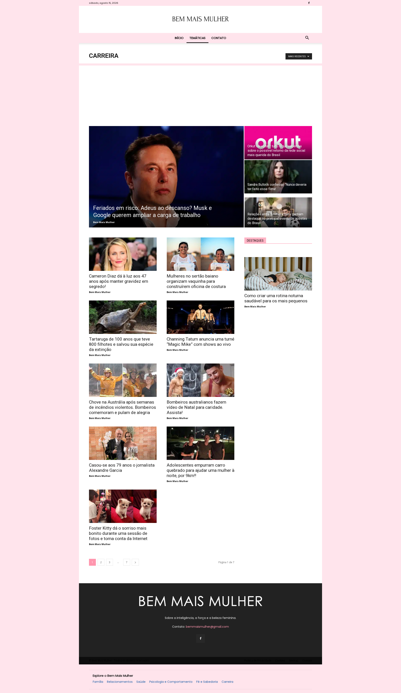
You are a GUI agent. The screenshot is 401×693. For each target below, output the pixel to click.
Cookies (280, 660)
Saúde (141, 682)
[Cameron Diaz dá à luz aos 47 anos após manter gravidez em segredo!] (123, 254)
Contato (218, 38)
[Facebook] (309, 3)
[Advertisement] (200, 95)
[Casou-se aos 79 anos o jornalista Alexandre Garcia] (123, 443)
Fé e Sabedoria (207, 682)
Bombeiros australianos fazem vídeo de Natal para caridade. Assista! (196, 407)
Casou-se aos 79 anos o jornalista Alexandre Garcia (122, 468)
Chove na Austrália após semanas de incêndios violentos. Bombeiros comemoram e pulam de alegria (122, 407)
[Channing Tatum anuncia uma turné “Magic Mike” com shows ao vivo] (200, 317)
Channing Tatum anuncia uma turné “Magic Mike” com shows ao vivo (200, 342)
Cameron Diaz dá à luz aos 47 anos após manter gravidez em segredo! (118, 281)
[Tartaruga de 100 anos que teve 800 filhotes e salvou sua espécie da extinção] (123, 317)
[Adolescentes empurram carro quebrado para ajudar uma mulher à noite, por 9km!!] (200, 443)
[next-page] (135, 562)
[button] (307, 38)
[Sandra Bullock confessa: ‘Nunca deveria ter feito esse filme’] (278, 176)
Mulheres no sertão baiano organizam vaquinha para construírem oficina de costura (196, 281)
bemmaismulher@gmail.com (207, 627)
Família (98, 682)
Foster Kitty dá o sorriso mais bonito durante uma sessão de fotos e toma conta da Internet (118, 533)
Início (179, 38)
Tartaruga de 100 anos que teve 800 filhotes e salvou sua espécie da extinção (121, 344)
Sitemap (293, 660)
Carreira (227, 682)
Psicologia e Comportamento (171, 682)
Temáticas (197, 38)
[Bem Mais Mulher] (200, 19)
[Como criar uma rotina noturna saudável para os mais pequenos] (278, 273)
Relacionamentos (120, 682)
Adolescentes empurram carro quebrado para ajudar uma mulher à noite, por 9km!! (200, 470)
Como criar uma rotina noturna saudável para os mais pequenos (275, 298)
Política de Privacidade (257, 660)
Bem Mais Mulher (104, 222)
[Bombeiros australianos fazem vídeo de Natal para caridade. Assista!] (200, 380)
